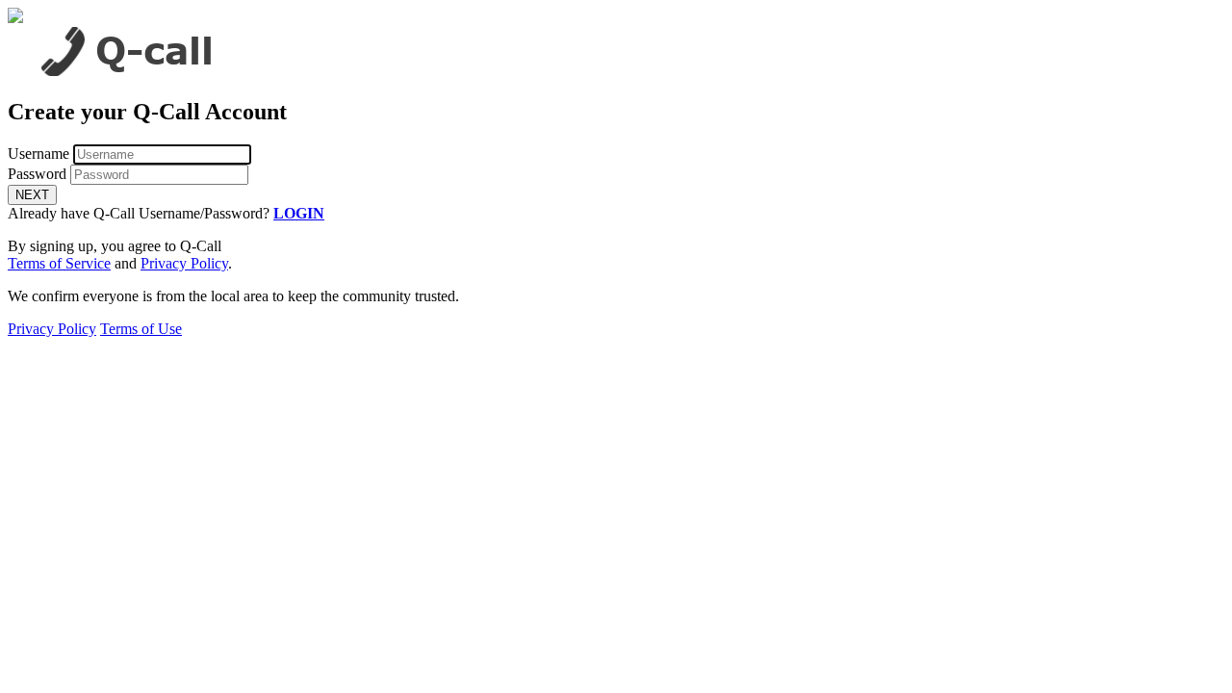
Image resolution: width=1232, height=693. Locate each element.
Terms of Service (59, 263)
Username (38, 153)
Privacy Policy (184, 263)
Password (37, 174)
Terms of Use (141, 329)
